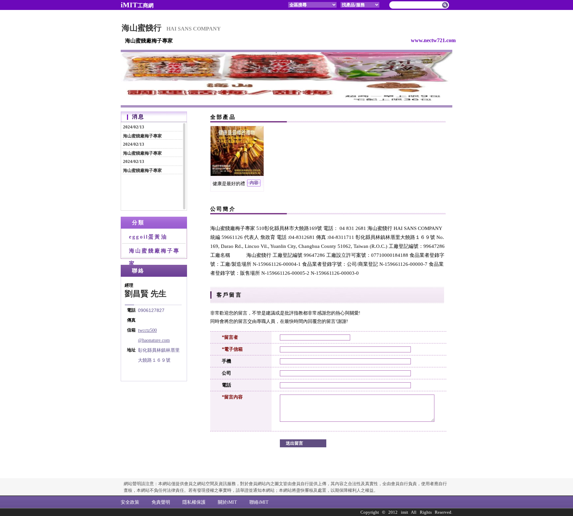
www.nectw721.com (433, 40)
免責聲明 (161, 502)
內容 (254, 183)
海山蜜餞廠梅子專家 (142, 131)
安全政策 (130, 502)
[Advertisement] (154, 421)
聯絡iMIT (259, 502)
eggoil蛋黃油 (148, 237)
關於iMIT (227, 502)
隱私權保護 (194, 502)
